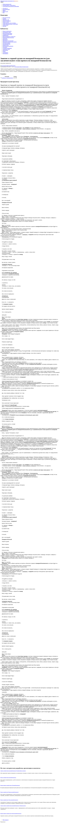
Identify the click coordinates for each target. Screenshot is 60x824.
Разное (4, 51)
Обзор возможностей (7, 4)
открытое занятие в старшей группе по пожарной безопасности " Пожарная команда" (13, 805)
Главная (4, 18)
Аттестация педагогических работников (11, 6)
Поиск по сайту (6, 21)
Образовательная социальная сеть (9, 0)
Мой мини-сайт (6, 19)
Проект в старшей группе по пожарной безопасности (8, 777)
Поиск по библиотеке (7, 31)
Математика (5, 39)
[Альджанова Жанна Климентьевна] (7, 65)
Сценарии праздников (7, 48)
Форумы (4, 26)
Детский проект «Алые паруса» (9, 5)
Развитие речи (6, 45)
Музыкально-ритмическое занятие (10, 41)
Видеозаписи (5, 53)
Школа (4, 10)
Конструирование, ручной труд (9, 36)
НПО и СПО (5, 11)
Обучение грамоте (6, 42)
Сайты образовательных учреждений (10, 24)
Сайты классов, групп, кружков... (9, 22)
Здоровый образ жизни (7, 34)
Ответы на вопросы (7, 20)
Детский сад (5, 8)
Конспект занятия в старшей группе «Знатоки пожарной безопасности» (10, 813)
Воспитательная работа (7, 33)
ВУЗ (4, 12)
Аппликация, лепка (7, 32)
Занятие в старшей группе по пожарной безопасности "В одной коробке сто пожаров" (13, 770)
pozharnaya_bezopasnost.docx (7, 77)
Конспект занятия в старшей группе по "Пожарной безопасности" (10, 785)
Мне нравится (5, 819)
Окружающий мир (6, 43)
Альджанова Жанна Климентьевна (21, 66)
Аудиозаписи (5, 52)
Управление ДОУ (6, 49)
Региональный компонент (8, 46)
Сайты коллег (5, 25)
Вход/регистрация (6, 17)
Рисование (5, 47)
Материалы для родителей (8, 40)
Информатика (5, 35)
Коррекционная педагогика (8, 37)
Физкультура (5, 50)
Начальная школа (6, 9)
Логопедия (5, 38)
